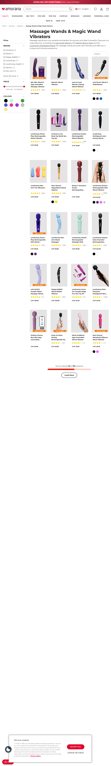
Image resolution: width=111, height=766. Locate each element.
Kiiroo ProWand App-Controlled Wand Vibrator (78, 337)
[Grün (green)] (22, 100)
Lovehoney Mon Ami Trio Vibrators (38, 187)
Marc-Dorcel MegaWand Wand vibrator (58, 188)
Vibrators (20, 26)
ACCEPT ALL (75, 747)
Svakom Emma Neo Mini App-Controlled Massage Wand (37, 337)
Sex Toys (11, 26)
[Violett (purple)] (17, 105)
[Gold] (6, 109)
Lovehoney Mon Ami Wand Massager (57, 240)
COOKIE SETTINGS (76, 753)
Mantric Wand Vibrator (57, 83)
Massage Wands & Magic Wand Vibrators (39, 26)
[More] (104, 202)
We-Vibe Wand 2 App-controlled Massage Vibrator (37, 84)
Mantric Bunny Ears (84, 43)
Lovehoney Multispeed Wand (42, 46)
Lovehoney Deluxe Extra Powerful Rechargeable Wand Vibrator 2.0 (100, 240)
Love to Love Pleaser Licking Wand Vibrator (78, 84)
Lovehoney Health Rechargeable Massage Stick (79, 240)
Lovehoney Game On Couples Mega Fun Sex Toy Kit (79, 291)
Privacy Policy (35, 756)
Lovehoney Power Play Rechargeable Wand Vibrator (38, 136)
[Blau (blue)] (6, 105)
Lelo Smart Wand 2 (63, 43)
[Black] (6, 100)
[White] (17, 100)
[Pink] (11, 105)
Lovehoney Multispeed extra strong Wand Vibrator (99, 136)
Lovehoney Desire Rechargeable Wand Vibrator (79, 136)
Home (4, 26)
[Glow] (11, 100)
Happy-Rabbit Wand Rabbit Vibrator (56, 291)
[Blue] (101, 98)
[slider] (4, 86)
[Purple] (97, 98)
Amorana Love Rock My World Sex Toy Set (58, 136)
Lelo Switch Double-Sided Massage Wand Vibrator (37, 291)
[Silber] (22, 105)
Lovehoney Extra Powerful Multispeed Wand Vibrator (100, 291)
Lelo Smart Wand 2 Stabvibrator (100, 83)
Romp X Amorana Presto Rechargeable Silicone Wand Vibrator (79, 188)
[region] (50, 749)
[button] (8, 749)
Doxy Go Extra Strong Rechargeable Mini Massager (58, 337)
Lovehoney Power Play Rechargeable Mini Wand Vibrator (38, 240)
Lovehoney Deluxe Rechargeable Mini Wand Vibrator (100, 188)
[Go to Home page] (11, 9)
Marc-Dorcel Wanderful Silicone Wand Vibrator (100, 337)
